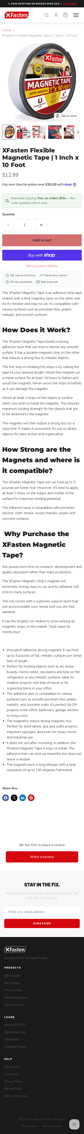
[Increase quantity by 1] (41, 225)
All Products (12, 976)
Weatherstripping (15, 998)
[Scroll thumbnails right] (77, 132)
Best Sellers (12, 983)
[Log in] (56, 15)
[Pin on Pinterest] (31, 797)
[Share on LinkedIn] (22, 797)
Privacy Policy (13, 1082)
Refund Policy (13, 1089)
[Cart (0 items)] (65, 15)
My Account (11, 1067)
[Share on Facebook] (5, 797)
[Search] (46, 15)
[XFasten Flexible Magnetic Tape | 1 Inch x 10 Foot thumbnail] (8, 132)
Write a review (42, 856)
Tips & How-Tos (14, 1032)
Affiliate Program (15, 1047)
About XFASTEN (14, 1025)
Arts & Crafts (12, 990)
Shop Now (70, 3)
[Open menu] (76, 15)
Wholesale (11, 1040)
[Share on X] (14, 797)
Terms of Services (16, 1096)
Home (7, 30)
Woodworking (13, 1005)
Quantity (8, 214)
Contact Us (11, 1074)
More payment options (42, 266)
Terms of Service (52, 1126)
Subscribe (42, 923)
